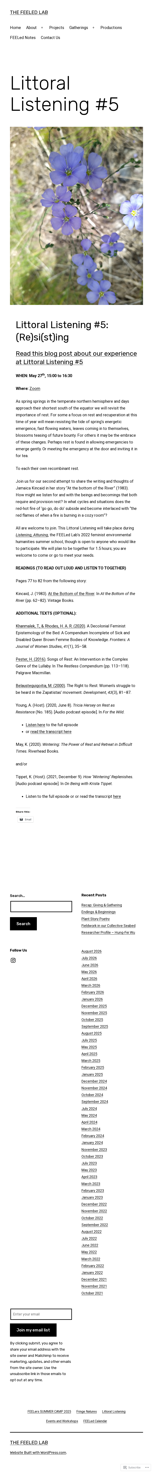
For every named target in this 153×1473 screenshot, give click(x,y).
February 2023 (92, 1190)
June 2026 (89, 965)
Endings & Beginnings (98, 912)
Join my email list (33, 1330)
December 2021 (94, 1279)
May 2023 (89, 1170)
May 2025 (89, 1047)
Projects (56, 27)
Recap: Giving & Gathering (101, 905)
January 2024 (92, 1142)
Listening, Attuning (32, 534)
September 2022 (94, 1225)
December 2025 (94, 1006)
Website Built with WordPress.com (38, 1452)
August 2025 (91, 1033)
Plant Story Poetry (95, 919)
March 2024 (90, 1129)
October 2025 (92, 1020)
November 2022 (94, 1211)
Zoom (34, 388)
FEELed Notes (23, 37)
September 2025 (94, 1026)
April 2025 (89, 1054)
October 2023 (92, 1156)
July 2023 (89, 1163)
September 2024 (94, 1102)
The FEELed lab (29, 12)
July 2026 (89, 958)
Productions (111, 27)
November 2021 (94, 1286)
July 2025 (89, 1040)
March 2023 (90, 1184)
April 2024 (89, 1122)
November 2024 (94, 1088)
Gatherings (78, 27)
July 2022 (89, 1238)
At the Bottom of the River (71, 593)
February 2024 (92, 1136)
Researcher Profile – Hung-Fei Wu (108, 932)
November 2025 (94, 1013)
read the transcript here (51, 731)
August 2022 (91, 1231)
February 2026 (92, 992)
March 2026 (90, 985)
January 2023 (92, 1197)
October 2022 (92, 1218)
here (117, 796)
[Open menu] (42, 28)
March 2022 (90, 1259)
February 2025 (92, 1067)
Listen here (35, 724)
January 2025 (92, 1074)
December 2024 (94, 1081)
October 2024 (92, 1095)
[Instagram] (13, 960)
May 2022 (89, 1252)
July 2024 (89, 1108)
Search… (17, 896)
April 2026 (89, 979)
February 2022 (92, 1266)
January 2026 (92, 999)
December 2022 (94, 1204)
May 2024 (89, 1115)
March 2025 (90, 1061)
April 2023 (89, 1177)
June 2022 (89, 1245)
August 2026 (91, 951)
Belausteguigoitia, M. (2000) (40, 685)
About (31, 27)
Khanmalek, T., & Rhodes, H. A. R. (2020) (50, 626)
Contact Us (50, 37)
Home (15, 27)
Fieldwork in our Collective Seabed (108, 926)
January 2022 (92, 1272)
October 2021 (92, 1293)
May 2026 (89, 972)
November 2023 (94, 1149)
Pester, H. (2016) (30, 659)
